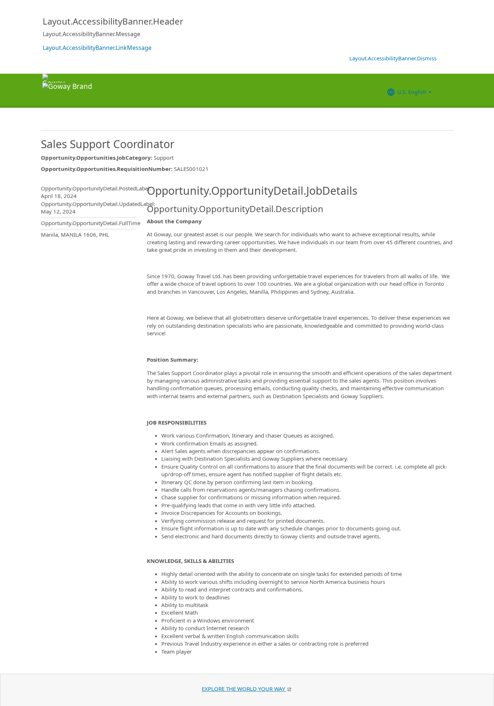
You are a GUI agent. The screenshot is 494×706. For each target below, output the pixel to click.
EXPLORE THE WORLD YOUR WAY (244, 688)
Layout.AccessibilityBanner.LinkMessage (97, 48)
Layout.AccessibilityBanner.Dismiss (392, 58)
